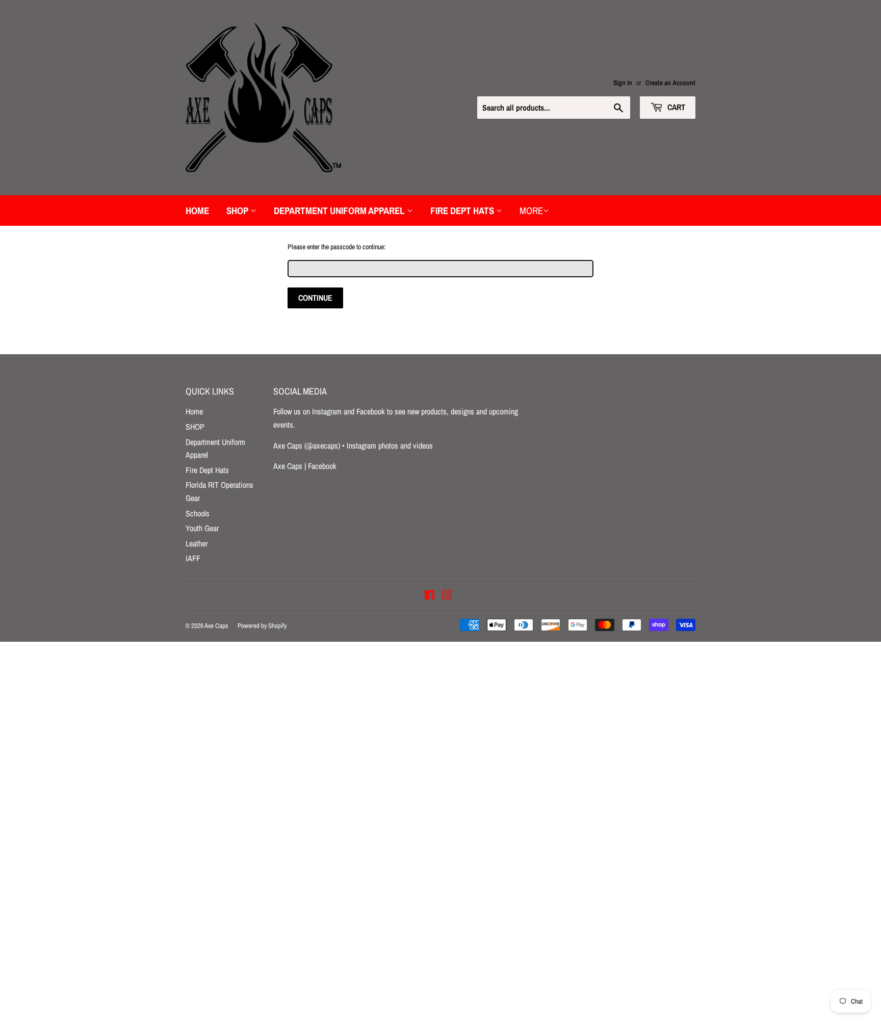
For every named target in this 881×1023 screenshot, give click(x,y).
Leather (197, 543)
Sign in (622, 82)
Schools (198, 513)
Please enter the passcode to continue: (336, 246)
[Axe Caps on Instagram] (447, 595)
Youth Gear (202, 528)
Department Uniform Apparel (340, 210)
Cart (675, 107)
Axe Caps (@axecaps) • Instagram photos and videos (353, 445)
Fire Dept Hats (463, 210)
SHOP (238, 210)
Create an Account (670, 82)
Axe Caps (216, 625)
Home (197, 210)
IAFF (193, 558)
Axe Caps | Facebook (304, 465)
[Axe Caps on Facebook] (429, 595)
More (531, 210)
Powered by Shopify (262, 625)
